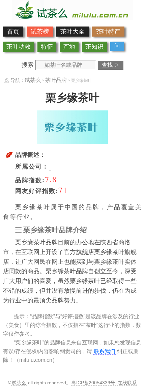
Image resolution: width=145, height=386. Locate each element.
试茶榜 (40, 31)
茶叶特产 (108, 31)
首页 (13, 31)
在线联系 (127, 382)
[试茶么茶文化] (72, 17)
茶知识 (94, 46)
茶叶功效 (18, 46)
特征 (47, 46)
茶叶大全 (72, 31)
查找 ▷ (110, 65)
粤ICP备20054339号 (93, 382)
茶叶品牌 (56, 80)
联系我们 (104, 351)
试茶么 (33, 80)
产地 (69, 46)
